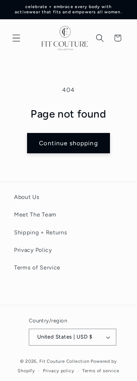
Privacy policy (58, 370)
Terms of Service (37, 267)
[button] (16, 38)
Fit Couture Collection (64, 361)
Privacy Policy (33, 250)
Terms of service (100, 370)
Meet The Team (35, 214)
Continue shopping (68, 143)
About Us (27, 197)
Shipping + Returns (40, 232)
